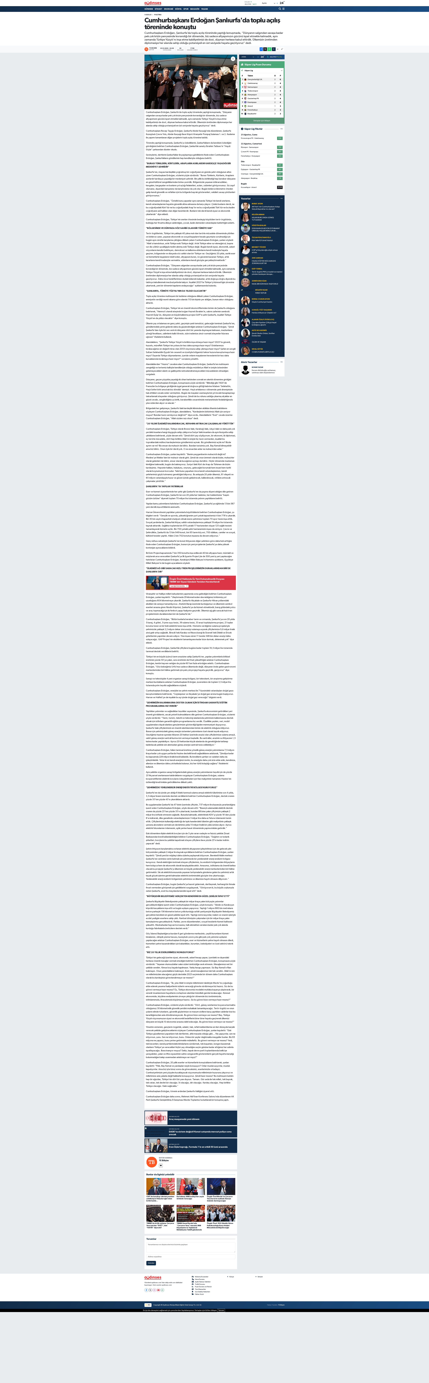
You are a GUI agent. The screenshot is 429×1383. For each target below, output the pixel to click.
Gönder (151, 1263)
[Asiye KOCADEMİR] (245, 333)
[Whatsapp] (162, 1290)
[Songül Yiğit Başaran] (245, 311)
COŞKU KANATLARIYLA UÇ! (263, 352)
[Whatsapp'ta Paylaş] (269, 49)
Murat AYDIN (257, 204)
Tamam (221, 1310)
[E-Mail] (161, 1165)
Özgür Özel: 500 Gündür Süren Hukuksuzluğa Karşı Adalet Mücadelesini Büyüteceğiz (220, 1225)
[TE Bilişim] (151, 1162)
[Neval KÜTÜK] (245, 350)
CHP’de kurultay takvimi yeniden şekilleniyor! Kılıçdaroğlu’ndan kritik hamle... (160, 1199)
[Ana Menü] (283, 9)
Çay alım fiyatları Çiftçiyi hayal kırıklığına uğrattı (264, 324)
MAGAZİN (194, 9)
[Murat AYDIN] (245, 206)
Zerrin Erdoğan (259, 281)
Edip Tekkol (257, 269)
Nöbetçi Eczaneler (201, 1277)
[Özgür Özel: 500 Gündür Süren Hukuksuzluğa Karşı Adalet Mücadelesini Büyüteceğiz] (221, 1213)
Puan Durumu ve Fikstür (203, 1287)
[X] (150, 1290)
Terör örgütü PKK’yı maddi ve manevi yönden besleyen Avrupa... (267, 273)
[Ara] (280, 9)
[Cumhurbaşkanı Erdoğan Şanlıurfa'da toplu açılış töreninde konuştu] (190, 82)
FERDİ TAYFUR (260, 293)
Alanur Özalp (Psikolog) (263, 319)
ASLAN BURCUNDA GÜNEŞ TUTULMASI (263, 219)
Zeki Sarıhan (257, 258)
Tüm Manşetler (200, 1289)
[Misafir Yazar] (247, 290)
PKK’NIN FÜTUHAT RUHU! (262, 241)
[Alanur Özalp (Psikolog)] (245, 322)
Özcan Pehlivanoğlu (261, 237)
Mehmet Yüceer (259, 247)
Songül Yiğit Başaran (262, 310)
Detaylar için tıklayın (261, 121)
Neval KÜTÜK (257, 349)
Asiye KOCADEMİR (259, 330)
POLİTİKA (157, 15)
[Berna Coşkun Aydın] (245, 300)
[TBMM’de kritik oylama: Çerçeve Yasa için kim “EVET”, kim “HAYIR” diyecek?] (160, 1213)
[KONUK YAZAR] (245, 370)
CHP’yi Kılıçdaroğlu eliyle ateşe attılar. (265, 251)
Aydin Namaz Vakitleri (202, 1282)
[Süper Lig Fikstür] (282, 129)
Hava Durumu (200, 1279)
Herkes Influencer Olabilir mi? (264, 313)
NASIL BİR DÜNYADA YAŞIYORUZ (265, 284)
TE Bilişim (164, 1160)
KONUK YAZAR (257, 367)
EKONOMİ (168, 9)
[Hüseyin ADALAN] (245, 228)
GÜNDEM (148, 9)
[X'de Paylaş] (265, 49)
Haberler (147, 15)
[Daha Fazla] (274, 49)
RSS (148, 1305)
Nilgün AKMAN (258, 214)
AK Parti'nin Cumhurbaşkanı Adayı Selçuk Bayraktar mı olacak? (266, 208)
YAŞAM (204, 9)
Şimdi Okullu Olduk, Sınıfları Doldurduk (263, 334)
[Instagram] (154, 1290)
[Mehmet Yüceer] (245, 250)
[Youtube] (158, 1290)
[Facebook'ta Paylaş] (261, 49)
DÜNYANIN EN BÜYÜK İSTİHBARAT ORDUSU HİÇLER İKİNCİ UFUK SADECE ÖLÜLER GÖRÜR (266, 230)
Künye (231, 1277)
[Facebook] (146, 1290)
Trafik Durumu (200, 1284)
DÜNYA (178, 9)
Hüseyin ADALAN (259, 225)
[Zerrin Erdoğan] (245, 282)
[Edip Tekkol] (245, 272)
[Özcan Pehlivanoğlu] (245, 239)
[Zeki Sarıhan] (245, 261)
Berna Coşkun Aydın (261, 299)
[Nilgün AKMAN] (245, 217)
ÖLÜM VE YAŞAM (259, 342)
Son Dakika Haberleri (202, 1292)
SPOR (185, 9)
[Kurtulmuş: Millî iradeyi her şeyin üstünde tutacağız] (191, 1186)
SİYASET (158, 9)
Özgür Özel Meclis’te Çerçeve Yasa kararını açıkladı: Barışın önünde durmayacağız (220, 1199)
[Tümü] (282, 199)
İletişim (260, 1277)
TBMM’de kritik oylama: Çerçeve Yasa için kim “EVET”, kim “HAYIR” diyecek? (160, 1225)
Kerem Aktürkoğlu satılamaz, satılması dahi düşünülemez (264, 371)
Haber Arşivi (199, 1294)
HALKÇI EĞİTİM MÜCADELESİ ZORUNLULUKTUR (264, 262)
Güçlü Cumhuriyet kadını (262, 302)
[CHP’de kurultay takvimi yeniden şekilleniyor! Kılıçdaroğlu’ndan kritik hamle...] (160, 1186)
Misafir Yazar (261, 290)
